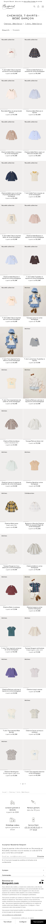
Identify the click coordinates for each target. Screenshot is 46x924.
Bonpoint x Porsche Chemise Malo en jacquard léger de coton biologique (34, 525)
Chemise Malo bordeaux (11, 441)
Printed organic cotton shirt (11, 773)
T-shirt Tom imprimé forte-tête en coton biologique (11, 359)
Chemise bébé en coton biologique (34, 567)
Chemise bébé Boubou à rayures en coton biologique (34, 236)
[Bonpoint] (8, 6)
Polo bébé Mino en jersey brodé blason (11, 111)
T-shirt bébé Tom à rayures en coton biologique (35, 194)
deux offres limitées (30, 1)
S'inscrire (40, 856)
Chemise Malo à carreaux (11, 607)
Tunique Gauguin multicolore (34, 648)
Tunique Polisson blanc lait (34, 441)
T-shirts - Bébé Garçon (33, 23)
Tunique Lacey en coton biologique (34, 318)
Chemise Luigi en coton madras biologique (34, 608)
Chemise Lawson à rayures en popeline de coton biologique (11, 483)
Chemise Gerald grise (11, 771)
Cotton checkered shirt (11, 442)
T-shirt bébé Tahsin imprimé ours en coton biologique (11, 318)
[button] (34, 7)
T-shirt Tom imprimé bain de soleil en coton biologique (11, 401)
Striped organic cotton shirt (34, 650)
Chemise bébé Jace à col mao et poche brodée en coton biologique (11, 195)
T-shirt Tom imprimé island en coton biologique (35, 772)
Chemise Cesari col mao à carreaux (34, 731)
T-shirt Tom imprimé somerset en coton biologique (11, 649)
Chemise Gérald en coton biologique (34, 483)
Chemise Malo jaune (11, 523)
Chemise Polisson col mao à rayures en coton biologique (34, 401)
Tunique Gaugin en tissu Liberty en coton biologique (11, 567)
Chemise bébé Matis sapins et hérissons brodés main (34, 153)
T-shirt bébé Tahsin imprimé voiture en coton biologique (11, 70)
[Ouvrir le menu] (43, 6)
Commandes (6, 875)
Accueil (4, 792)
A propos (5, 870)
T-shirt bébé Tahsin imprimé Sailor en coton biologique (11, 236)
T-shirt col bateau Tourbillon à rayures (34, 359)
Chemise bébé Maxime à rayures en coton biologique (11, 277)
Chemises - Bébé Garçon (13, 23)
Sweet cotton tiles (11, 525)
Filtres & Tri (5, 30)
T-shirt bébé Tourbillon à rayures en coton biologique (34, 277)
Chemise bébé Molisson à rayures (34, 111)
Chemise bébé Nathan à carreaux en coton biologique (34, 70)
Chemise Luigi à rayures (34, 689)
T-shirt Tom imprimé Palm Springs (11, 731)
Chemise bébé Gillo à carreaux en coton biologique (11, 153)
